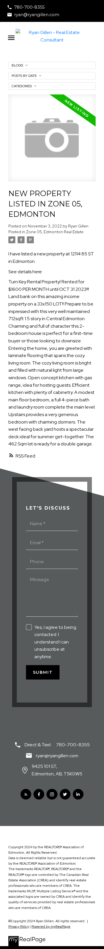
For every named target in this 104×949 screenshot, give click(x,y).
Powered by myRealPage (50, 926)
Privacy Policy (18, 926)
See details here (25, 272)
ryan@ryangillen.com (36, 14)
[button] (25, 7)
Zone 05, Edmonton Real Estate (54, 231)
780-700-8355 (29, 7)
